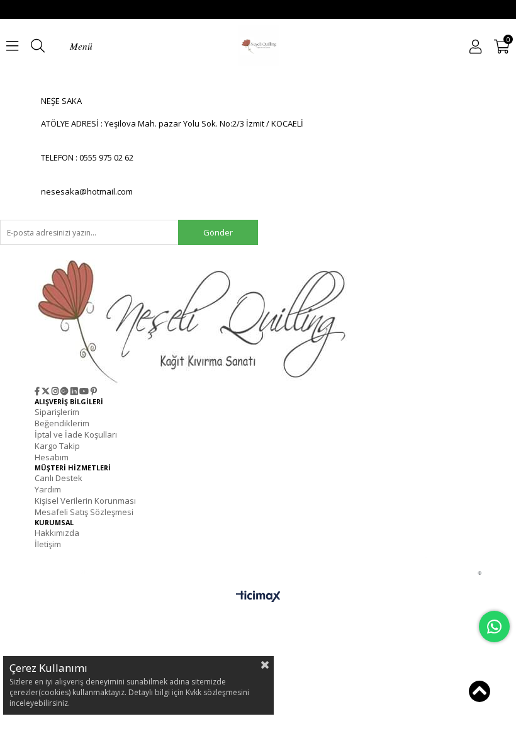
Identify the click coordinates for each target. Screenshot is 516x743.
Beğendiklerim (62, 423)
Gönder (218, 232)
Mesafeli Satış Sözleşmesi (84, 512)
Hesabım (52, 457)
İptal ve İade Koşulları (76, 434)
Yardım (48, 489)
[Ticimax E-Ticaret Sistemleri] (258, 598)
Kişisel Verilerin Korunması (85, 500)
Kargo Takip (57, 445)
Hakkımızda (57, 532)
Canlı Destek (58, 478)
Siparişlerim (57, 411)
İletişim (48, 544)
